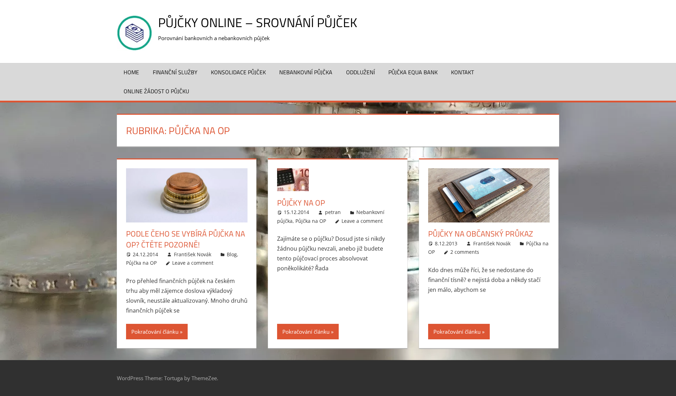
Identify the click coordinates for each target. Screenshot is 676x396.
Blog (232, 254)
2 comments (464, 252)
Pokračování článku (155, 331)
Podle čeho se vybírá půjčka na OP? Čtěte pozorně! (185, 239)
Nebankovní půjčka (305, 72)
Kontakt (462, 72)
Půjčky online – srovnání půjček (257, 22)
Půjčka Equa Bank (413, 72)
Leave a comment (192, 262)
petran (333, 212)
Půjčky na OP (301, 203)
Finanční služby (175, 72)
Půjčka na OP (141, 262)
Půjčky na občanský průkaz (480, 234)
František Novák (192, 254)
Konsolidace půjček (238, 72)
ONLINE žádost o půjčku (156, 91)
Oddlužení (360, 72)
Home (131, 72)
